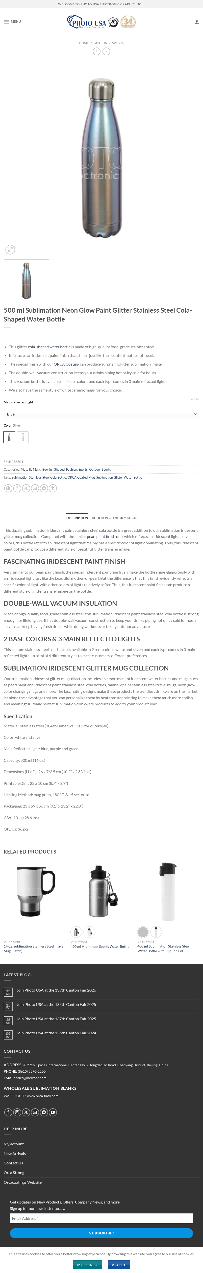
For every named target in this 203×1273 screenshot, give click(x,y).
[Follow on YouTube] (53, 1112)
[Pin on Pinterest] (44, 488)
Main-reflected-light (18, 402)
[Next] (199, 911)
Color (8, 425)
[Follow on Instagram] (17, 1112)
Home (84, 43)
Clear (195, 398)
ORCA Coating (66, 364)
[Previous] (4, 911)
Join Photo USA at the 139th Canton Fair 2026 (56, 990)
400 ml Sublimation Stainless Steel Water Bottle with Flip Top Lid (163, 948)
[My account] (196, 21)
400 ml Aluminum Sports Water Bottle (100, 946)
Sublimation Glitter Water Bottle (119, 477)
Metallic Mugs (31, 469)
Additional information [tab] (114, 518)
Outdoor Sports (100, 469)
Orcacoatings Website (23, 1182)
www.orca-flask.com (42, 1096)
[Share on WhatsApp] (8, 488)
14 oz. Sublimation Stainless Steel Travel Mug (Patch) (34, 948)
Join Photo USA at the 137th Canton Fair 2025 (56, 1018)
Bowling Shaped (53, 469)
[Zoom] (10, 250)
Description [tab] (77, 518)
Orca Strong (14, 1172)
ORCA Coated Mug (81, 477)
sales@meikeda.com (31, 1078)
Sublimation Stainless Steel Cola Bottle (39, 477)
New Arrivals (15, 1153)
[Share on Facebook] (17, 488)
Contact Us (13, 1162)
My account (14, 1143)
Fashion (100, 43)
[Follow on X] (26, 1112)
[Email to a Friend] (35, 488)
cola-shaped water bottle (49, 346)
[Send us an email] (35, 1112)
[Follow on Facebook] (8, 1112)
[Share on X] (26, 488)
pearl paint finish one (105, 536)
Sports (118, 43)
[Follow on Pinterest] (44, 1112)
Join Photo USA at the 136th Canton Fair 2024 (56, 1032)
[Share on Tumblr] (53, 488)
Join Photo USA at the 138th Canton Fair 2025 (56, 1004)
